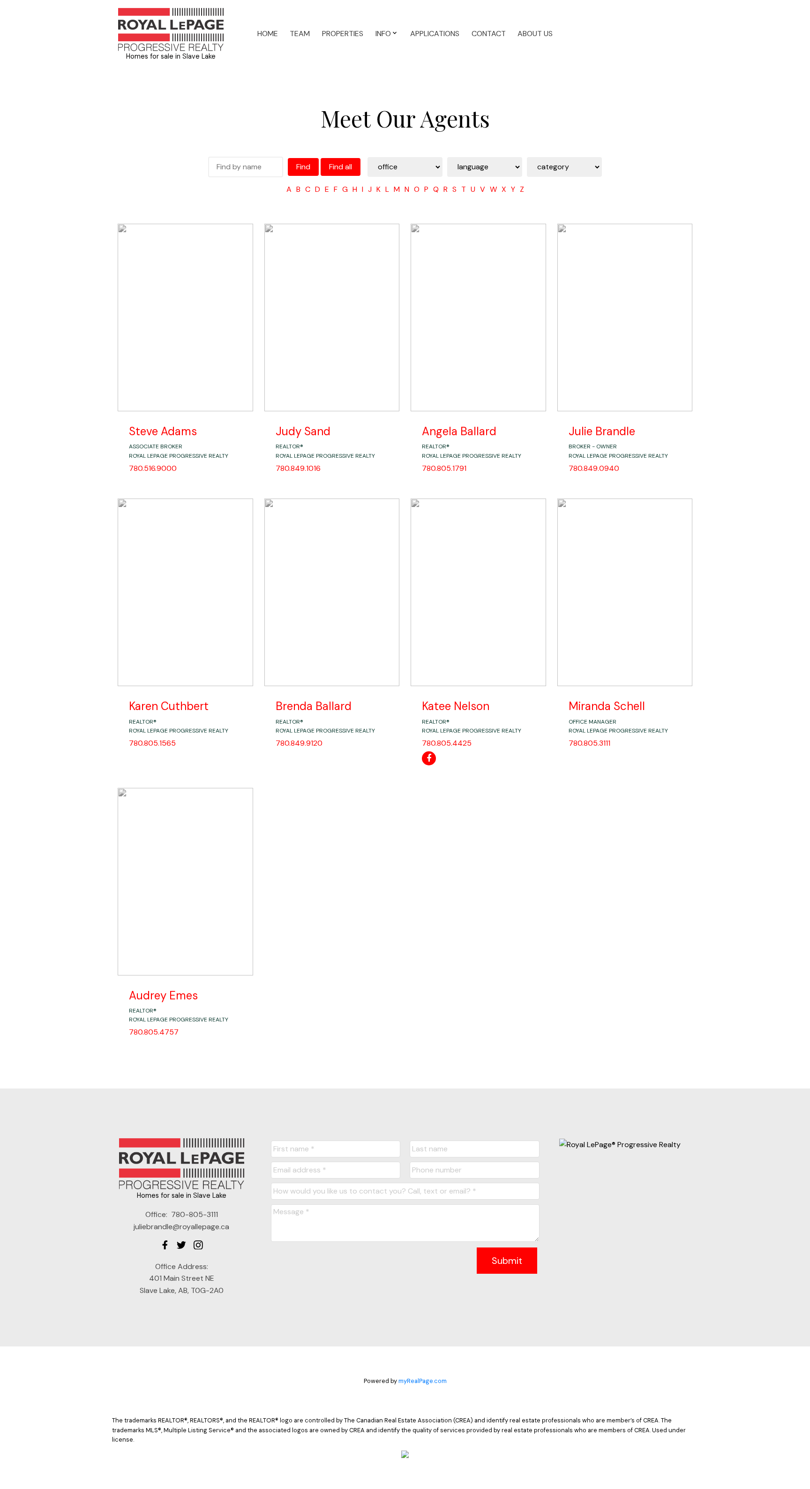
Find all (340, 167)
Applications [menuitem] (434, 33)
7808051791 (444, 468)
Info (383, 33)
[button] (165, 1245)
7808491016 (298, 468)
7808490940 (594, 468)
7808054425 (447, 743)
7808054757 (154, 1032)
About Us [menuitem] (535, 33)
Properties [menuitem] (342, 33)
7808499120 (299, 743)
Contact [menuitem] (489, 33)
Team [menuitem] (300, 33)
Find (303, 167)
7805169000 (153, 468)
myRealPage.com (422, 1381)
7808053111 (589, 743)
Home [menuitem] (267, 33)
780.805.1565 (152, 743)
